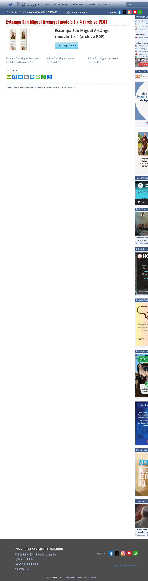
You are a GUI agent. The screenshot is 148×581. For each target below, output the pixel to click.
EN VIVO (108, 4)
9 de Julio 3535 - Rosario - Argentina (31, 12)
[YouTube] (135, 12)
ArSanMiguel (142, 48)
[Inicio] (9, 5)
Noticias (57, 4)
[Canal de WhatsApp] (140, 12)
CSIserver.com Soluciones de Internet (80, 577)
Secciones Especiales (70, 4)
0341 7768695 (25, 559)
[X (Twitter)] (124, 12)
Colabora (91, 4)
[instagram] (130, 12)
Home (8, 87)
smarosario (142, 54)
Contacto (100, 4)
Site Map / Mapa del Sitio (125, 565)
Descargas (18, 87)
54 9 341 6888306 (79, 12)
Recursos (82, 4)
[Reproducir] (139, 202)
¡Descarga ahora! (66, 45)
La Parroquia (47, 4)
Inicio (39, 4)
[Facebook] (119, 12)
